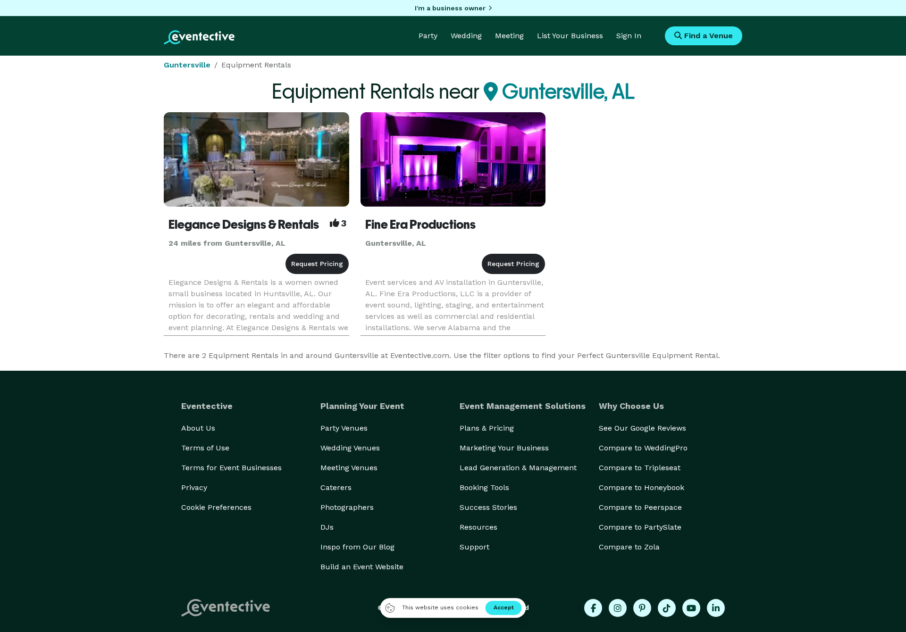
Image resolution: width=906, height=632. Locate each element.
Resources (478, 527)
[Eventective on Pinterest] (642, 608)
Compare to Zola (629, 546)
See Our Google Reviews (642, 428)
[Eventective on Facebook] (593, 608)
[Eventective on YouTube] (691, 608)
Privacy (194, 487)
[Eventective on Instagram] (618, 608)
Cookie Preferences (216, 507)
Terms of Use (205, 447)
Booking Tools (484, 487)
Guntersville (187, 64)
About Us (198, 428)
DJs (327, 527)
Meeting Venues (349, 467)
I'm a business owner (450, 8)
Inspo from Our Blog (357, 546)
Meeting (509, 35)
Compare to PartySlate (640, 527)
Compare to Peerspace (640, 507)
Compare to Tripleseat (639, 467)
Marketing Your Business (504, 447)
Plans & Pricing (487, 428)
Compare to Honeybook (641, 487)
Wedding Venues (350, 447)
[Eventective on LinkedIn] (716, 608)
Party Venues (344, 428)
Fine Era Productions (420, 224)
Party (428, 35)
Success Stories (488, 507)
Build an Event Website (361, 566)
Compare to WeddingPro (643, 447)
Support (474, 546)
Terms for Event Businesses (231, 467)
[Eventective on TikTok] (667, 608)
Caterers (336, 487)
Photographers (347, 507)
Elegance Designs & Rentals (243, 224)
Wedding (466, 35)
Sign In (628, 35)
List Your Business (570, 35)
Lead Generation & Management (518, 467)
